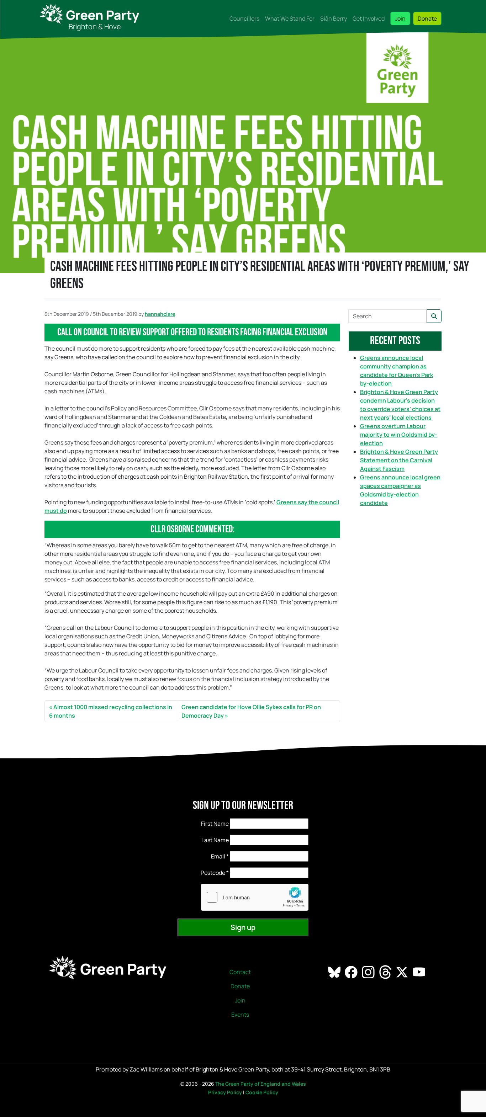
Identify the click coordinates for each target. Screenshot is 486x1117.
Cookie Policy (261, 1092)
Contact (240, 972)
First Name (215, 824)
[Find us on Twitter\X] (403, 971)
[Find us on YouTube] (420, 971)
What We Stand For (290, 18)
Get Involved (369, 18)
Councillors (244, 18)
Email (220, 856)
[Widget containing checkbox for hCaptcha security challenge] (254, 897)
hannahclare (160, 313)
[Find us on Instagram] (369, 971)
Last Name (215, 840)
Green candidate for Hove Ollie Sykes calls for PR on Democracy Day (251, 711)
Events (240, 1014)
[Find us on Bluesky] (335, 971)
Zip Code (206, 872)
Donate (427, 18)
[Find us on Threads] (386, 971)
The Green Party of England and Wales (260, 1083)
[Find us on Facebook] (352, 971)
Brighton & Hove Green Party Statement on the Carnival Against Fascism (399, 460)
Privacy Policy (225, 1092)
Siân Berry (333, 18)
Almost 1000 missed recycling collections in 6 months (110, 711)
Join (400, 18)
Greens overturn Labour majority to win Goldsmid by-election (398, 434)
